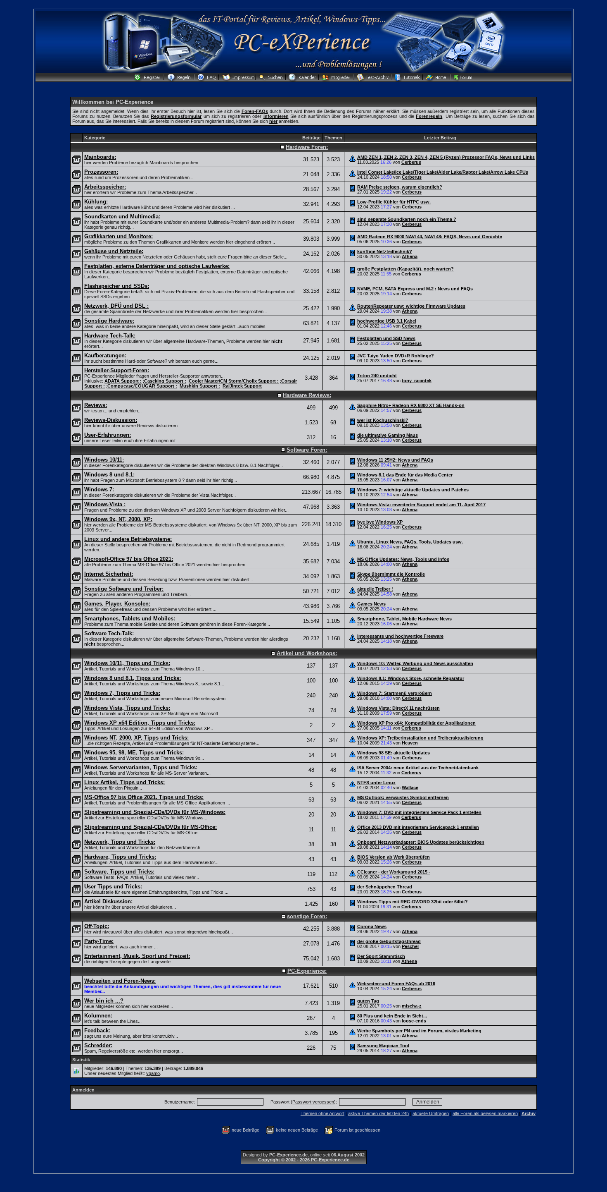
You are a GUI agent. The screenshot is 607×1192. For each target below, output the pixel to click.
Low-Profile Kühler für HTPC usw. (394, 201)
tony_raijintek (417, 380)
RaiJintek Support (242, 385)
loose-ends (414, 1020)
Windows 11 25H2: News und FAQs (395, 459)
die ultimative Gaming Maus (387, 435)
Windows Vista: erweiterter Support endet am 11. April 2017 (421, 504)
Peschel (410, 946)
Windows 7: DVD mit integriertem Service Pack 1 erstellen (419, 812)
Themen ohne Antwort (322, 1113)
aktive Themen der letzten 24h (378, 1113)
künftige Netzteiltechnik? (384, 251)
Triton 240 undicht (377, 375)
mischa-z (412, 1005)
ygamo (153, 1073)
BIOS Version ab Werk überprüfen (393, 857)
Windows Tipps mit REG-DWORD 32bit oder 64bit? (412, 901)
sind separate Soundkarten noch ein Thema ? (406, 219)
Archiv (529, 1113)
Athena (409, 256)
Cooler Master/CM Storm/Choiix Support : (234, 380)
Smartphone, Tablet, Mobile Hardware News (404, 618)
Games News (371, 603)
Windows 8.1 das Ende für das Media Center (405, 474)
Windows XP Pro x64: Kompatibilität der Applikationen (416, 722)
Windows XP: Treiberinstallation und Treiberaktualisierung (420, 737)
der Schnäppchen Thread (384, 886)
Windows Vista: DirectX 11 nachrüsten (398, 708)
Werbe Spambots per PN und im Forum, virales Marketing (419, 1030)
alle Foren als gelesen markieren (485, 1113)
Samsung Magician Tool (383, 1045)
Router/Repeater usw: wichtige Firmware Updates (411, 306)
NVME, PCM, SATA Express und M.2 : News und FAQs (415, 288)
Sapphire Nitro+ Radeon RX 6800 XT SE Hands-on (411, 405)
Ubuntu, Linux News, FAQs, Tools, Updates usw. (410, 541)
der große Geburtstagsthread (389, 941)
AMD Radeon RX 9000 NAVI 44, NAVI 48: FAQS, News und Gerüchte (429, 236)
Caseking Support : (165, 380)
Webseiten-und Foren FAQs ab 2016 (396, 983)
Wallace (410, 787)
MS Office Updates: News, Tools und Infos (403, 559)
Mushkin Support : (200, 385)
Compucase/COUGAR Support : (142, 385)
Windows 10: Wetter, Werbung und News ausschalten (415, 663)
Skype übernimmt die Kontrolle (391, 574)
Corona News (371, 926)
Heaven (410, 742)
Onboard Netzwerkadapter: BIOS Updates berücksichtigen (420, 842)
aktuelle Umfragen (431, 1113)
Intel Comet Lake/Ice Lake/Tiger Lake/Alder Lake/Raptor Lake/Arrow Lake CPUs (442, 172)
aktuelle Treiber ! (375, 588)
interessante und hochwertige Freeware (400, 636)
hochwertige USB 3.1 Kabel (386, 320)
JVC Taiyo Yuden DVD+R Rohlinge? (395, 355)
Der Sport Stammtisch (381, 956)
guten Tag (368, 1000)
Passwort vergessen (313, 1101)
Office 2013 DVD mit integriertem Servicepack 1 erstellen (418, 827)
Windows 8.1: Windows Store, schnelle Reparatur (410, 678)
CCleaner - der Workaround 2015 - (393, 871)
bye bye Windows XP (380, 521)
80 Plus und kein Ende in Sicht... (392, 1015)
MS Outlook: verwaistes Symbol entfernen (403, 797)
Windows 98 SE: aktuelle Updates (393, 752)
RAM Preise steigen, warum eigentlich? (399, 186)
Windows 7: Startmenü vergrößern (394, 693)
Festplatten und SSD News (386, 338)
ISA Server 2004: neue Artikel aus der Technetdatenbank (418, 767)
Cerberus (411, 162)
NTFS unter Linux (376, 782)
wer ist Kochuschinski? (382, 420)
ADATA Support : (123, 380)
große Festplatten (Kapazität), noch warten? (405, 268)
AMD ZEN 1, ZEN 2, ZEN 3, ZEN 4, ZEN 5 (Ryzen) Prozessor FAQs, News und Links (446, 157)
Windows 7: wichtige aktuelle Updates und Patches (413, 489)
